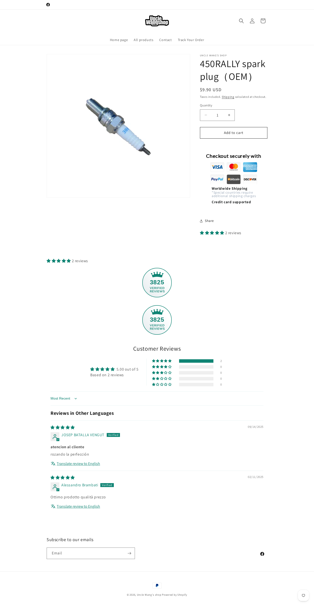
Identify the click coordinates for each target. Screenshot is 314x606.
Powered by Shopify (174, 594)
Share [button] (209, 220)
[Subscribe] (129, 553)
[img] (63, 427)
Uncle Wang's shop (149, 594)
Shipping (228, 97)
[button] (241, 20)
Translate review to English (78, 463)
